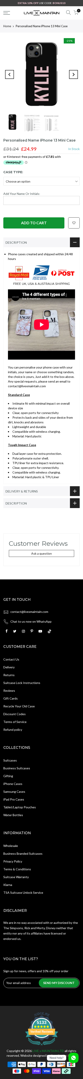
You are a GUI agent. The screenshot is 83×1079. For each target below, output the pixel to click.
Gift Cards (10, 698)
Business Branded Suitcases (22, 853)
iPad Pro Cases (13, 799)
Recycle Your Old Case (19, 706)
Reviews (9, 690)
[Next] (73, 74)
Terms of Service (15, 722)
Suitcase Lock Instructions (21, 683)
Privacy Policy (12, 861)
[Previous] (9, 74)
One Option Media (63, 1055)
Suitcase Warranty (16, 877)
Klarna (7, 885)
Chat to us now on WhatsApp (31, 621)
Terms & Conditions (17, 869)
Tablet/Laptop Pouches (19, 807)
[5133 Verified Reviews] (41, 1046)
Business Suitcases (16, 768)
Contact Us (11, 659)
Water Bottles (13, 815)
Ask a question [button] (41, 553)
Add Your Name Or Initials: (21, 194)
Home (7, 26)
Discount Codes (14, 714)
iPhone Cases (12, 784)
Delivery (9, 667)
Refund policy (12, 729)
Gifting (8, 776)
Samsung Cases (14, 791)
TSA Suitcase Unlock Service (23, 892)
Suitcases (10, 760)
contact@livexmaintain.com (29, 612)
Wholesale (10, 846)
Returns (9, 675)
